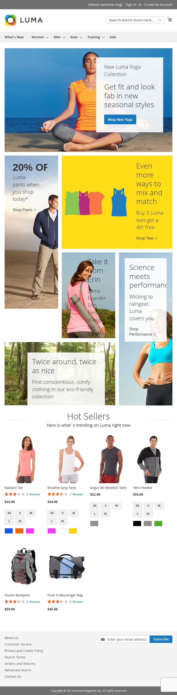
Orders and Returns (20, 663)
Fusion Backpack (17, 595)
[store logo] (24, 20)
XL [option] (20, 521)
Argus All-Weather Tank (108, 487)
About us (11, 638)
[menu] (88, 37)
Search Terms (15, 657)
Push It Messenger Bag (65, 595)
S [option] (20, 513)
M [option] (31, 513)
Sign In (131, 4)
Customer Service (18, 644)
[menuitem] (14, 37)
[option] (9, 531)
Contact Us (13, 676)
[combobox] (135, 20)
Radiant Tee (14, 487)
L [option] (9, 521)
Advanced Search (18, 670)
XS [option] (9, 513)
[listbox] (24, 518)
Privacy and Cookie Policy (24, 650)
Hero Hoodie (142, 487)
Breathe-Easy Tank (61, 487)
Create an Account (158, 4)
